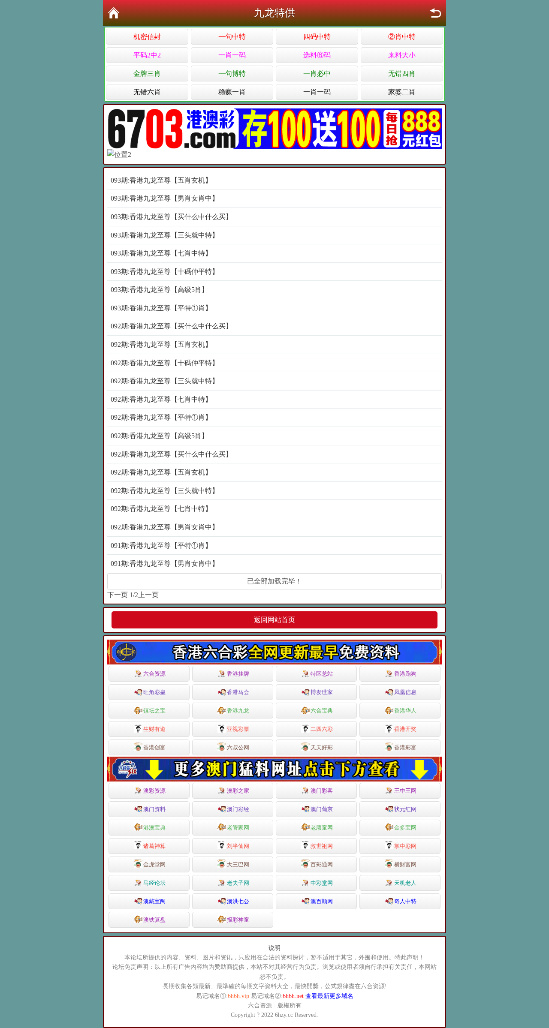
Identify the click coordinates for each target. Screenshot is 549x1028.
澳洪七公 (238, 901)
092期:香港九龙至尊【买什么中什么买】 (171, 326)
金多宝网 (405, 827)
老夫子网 (238, 883)
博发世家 (322, 692)
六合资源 (154, 673)
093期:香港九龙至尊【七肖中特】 (161, 253)
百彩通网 (322, 864)
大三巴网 (238, 864)
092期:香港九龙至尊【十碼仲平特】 (165, 363)
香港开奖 (405, 729)
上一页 (148, 594)
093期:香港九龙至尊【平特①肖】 (161, 308)
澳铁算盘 (154, 920)
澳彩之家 (238, 791)
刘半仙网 (238, 846)
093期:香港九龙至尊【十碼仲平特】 (165, 271)
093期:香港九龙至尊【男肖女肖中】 (165, 198)
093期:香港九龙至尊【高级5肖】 (159, 289)
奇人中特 (405, 901)
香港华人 (405, 710)
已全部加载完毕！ (274, 581)
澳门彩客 (322, 791)
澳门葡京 (322, 809)
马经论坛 (154, 883)
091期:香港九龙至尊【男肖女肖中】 (165, 563)
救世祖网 (322, 846)
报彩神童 (238, 920)
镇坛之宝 (154, 710)
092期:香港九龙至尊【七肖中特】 (161, 399)
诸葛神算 (154, 846)
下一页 (117, 594)
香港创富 (154, 747)
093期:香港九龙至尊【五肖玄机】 (161, 180)
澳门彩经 (238, 809)
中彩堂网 (322, 883)
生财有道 (154, 729)
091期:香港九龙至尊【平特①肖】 (161, 545)
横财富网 (405, 864)
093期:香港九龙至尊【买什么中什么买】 (171, 216)
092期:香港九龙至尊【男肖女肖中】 (165, 527)
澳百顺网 (322, 901)
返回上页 (435, 12)
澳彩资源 (154, 791)
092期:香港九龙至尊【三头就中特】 (165, 381)
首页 (113, 12)
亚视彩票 (238, 729)
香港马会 (238, 692)
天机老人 (405, 883)
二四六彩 (322, 729)
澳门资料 (154, 809)
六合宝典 (322, 710)
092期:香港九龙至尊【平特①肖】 (161, 417)
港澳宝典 (154, 827)
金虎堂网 (154, 864)
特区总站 (322, 673)
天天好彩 (322, 747)
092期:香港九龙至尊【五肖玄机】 (161, 344)
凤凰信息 (405, 692)
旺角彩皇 (154, 692)
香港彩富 (405, 747)
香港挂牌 (238, 673)
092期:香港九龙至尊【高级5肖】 (159, 435)
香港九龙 (238, 710)
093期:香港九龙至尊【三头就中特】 (165, 235)
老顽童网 (322, 827)
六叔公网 (238, 747)
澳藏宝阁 (154, 901)
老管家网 (238, 827)
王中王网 (405, 791)
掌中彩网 (405, 846)
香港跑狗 (405, 673)
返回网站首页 (274, 619)
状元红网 (405, 809)
